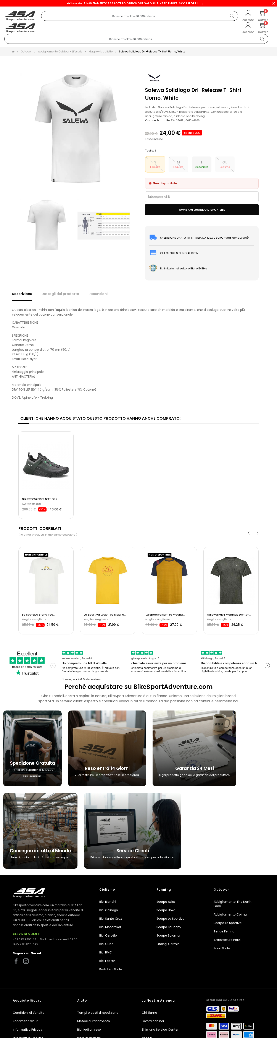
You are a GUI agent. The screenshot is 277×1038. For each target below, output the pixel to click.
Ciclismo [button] (107, 889)
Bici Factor (107, 961)
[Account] (248, 13)
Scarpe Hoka (165, 910)
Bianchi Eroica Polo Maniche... (228, 615)
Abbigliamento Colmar (231, 914)
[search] (231, 16)
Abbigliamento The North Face (232, 903)
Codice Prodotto (157, 120)
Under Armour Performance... (166, 615)
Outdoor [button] (221, 889)
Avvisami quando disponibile (202, 210)
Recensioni (98, 294)
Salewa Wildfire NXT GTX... (41, 499)
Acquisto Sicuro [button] (27, 1000)
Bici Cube (106, 944)
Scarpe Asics (166, 901)
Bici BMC (105, 952)
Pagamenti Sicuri (25, 1021)
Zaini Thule (222, 948)
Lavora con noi (153, 1021)
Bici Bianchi (107, 901)
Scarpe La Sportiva (170, 918)
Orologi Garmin (167, 944)
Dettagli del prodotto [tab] (60, 294)
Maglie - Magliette (34, 619)
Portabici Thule (110, 969)
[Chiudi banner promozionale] (273, 3)
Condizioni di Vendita (28, 1012)
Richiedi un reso (89, 1029)
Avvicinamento (32, 503)
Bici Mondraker (110, 927)
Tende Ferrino (224, 931)
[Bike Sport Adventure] (20, 16)
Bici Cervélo (108, 935)
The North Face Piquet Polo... (104, 615)
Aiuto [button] (82, 1000)
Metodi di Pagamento (93, 1021)
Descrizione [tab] (22, 294)
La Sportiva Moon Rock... (39, 615)
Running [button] (163, 889)
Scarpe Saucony (168, 927)
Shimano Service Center (160, 1029)
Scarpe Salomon (168, 935)
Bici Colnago (108, 910)
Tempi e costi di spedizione (97, 1012)
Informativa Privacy (27, 1029)
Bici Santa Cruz (110, 918)
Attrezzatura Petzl (227, 940)
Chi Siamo (149, 1012)
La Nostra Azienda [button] (158, 1000)
